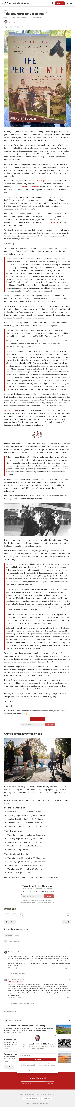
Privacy (37, 1094)
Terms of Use (46, 1064)
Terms (42, 1094)
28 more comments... (10, 1011)
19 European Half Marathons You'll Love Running (24, 1026)
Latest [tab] (11, 1020)
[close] (55, 1035)
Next (65, 922)
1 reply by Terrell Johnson (17, 973)
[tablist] (12, 935)
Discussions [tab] (18, 1020)
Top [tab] (6, 1020)
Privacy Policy (51, 1065)
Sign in (69, 3)
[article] (37, 1030)
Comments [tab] (8, 935)
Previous (11, 922)
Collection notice (50, 1094)
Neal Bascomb (12, 952)
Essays (6, 10)
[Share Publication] (52, 3)
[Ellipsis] (69, 951)
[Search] (48, 3)
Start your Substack (32, 1098)
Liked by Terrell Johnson (16, 954)
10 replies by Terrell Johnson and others (22, 1003)
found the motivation (49, 222)
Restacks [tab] (16, 935)
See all (8, 1067)
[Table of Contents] (2, 553)
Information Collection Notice (37, 1065)
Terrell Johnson (13, 21)
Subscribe (60, 3)
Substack (28, 1103)
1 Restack (25, 909)
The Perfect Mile (43, 181)
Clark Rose (11, 979)
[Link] (1, 733)
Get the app (46, 1098)
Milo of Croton (10, 410)
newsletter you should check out (26, 186)
